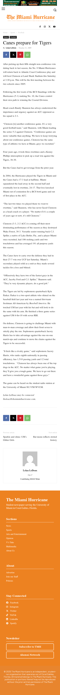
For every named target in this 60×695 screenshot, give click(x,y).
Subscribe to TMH (30, 646)
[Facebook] (40, 26)
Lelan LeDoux (11, 48)
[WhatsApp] (27, 55)
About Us (10, 550)
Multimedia (11, 546)
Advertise (10, 572)
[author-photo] (30, 466)
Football (21, 32)
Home (5, 32)
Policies (9, 580)
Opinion (9, 538)
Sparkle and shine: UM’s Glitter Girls (15, 438)
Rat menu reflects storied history (45, 438)
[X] (49, 26)
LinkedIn (13, 619)
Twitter (13, 610)
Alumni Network (30, 655)
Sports (12, 32)
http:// (30, 475)
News (8, 525)
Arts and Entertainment (16, 534)
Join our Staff (12, 576)
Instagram (13, 606)
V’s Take (10, 542)
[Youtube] (54, 26)
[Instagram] (44, 26)
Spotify (13, 623)
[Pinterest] (20, 55)
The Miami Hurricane (27, 499)
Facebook (14, 602)
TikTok (12, 614)
